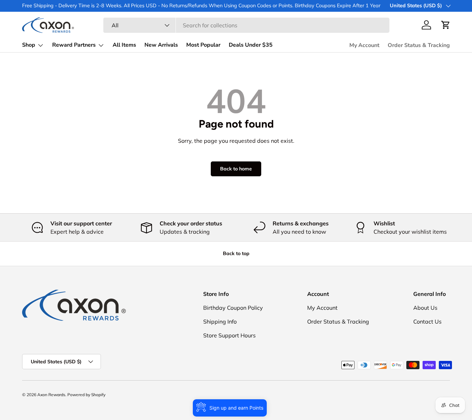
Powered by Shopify (86, 394)
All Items (124, 45)
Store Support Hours (229, 335)
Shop (28, 45)
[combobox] (246, 25)
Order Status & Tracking (419, 45)
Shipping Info (220, 321)
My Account (364, 45)
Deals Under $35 (251, 45)
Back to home (236, 169)
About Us (425, 307)
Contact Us (427, 321)
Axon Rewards (51, 394)
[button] (445, 24)
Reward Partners (74, 45)
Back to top (236, 253)
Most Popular (203, 45)
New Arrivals (161, 45)
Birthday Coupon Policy (233, 307)
